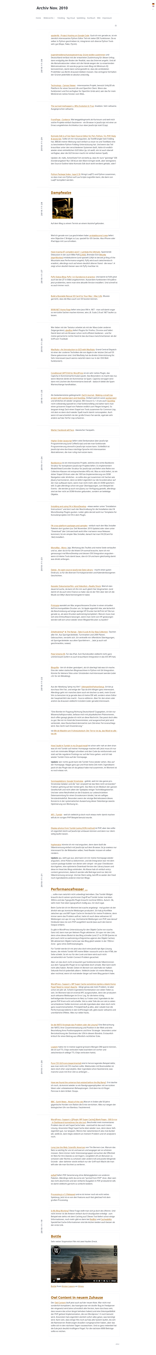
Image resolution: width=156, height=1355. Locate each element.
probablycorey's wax (98, 235)
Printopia (55, 605)
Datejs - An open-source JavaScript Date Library (72, 570)
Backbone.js (56, 463)
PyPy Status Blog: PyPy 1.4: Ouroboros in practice (73, 277)
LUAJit (82, 254)
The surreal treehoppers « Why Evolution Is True (72, 106)
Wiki (99, 18)
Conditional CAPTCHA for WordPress (67, 373)
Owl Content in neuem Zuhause (77, 1297)
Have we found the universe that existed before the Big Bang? (78, 1082)
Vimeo (81, 1286)
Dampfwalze (61, 192)
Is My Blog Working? (60, 1211)
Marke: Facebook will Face (62, 430)
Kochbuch (91, 18)
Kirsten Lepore (68, 1286)
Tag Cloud (71, 18)
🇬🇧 (153, 6)
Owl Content (60, 1302)
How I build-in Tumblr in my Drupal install (69, 745)
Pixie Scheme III (58, 654)
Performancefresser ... (69, 889)
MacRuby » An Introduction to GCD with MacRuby (73, 349)
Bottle (56, 1236)
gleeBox (68, 330)
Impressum (107, 18)
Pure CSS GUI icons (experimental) (66, 1063)
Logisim (54, 1047)
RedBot (93, 1219)
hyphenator (56, 844)
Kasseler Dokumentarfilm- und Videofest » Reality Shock (76, 586)
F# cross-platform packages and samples (69, 525)
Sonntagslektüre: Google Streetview (67, 781)
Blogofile (55, 667)
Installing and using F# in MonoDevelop (68, 506)
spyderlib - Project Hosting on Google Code (70, 35)
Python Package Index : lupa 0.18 (65, 174)
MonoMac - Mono (59, 547)
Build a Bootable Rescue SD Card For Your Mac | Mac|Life (76, 296)
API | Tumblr (56, 814)
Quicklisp (111, 401)
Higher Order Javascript (61, 440)
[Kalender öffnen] (116, 25)
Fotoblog (61, 18)
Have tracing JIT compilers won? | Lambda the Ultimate (75, 252)
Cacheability (106, 1219)
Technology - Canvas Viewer (63, 85)
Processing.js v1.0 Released (63, 1194)
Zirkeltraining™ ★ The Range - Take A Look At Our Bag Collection (79, 632)
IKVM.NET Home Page (61, 309)
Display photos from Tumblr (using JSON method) (73, 828)
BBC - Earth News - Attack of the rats (67, 1101)
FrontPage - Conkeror (60, 119)
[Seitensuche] (153, 9)
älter (117, 1344)
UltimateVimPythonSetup (92, 686)
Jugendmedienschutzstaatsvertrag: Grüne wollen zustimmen (78, 54)
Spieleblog (81, 18)
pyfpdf (54, 1175)
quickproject (111, 398)
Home (38, 18)
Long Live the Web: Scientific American (68, 1147)
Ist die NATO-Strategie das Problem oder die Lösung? (74, 1024)
